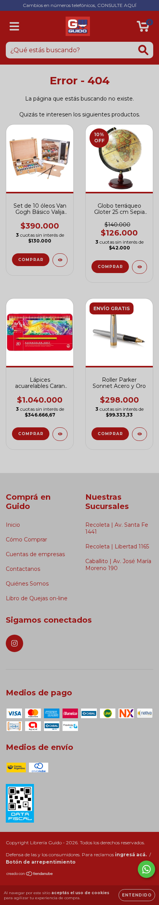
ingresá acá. (131, 854)
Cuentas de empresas (35, 554)
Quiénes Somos (27, 583)
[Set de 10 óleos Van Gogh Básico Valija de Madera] (60, 260)
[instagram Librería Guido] (14, 643)
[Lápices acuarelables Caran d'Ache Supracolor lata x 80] (60, 434)
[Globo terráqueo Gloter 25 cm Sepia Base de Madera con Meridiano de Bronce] (139, 267)
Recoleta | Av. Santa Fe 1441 (116, 528)
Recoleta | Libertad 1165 (117, 546)
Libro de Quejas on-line (37, 598)
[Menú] (14, 26)
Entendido (137, 895)
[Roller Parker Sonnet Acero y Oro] (139, 434)
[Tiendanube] (30, 875)
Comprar (110, 266)
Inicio (13, 524)
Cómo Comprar (26, 539)
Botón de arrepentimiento (41, 862)
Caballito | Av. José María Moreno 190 (118, 565)
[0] (143, 28)
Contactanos (23, 568)
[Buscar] (143, 50)
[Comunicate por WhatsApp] (146, 869)
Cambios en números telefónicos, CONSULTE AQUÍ (79, 5)
